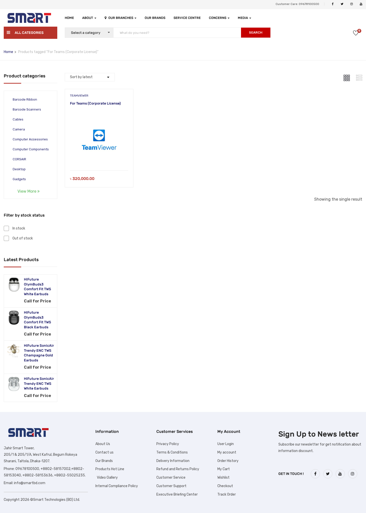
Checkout (225, 486)
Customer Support (171, 486)
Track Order (226, 494)
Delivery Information (172, 461)
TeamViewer (79, 95)
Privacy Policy (167, 444)
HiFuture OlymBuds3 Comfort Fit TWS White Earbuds (37, 286)
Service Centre (187, 18)
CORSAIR (19, 159)
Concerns (218, 18)
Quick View (99, 158)
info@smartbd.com (29, 483)
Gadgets (19, 179)
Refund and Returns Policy (177, 469)
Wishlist (223, 477)
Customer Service (170, 477)
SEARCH (255, 32)
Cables (18, 119)
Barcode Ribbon (25, 99)
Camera (19, 129)
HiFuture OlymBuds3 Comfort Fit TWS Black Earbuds (37, 319)
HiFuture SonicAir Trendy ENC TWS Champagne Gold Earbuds (39, 352)
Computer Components (31, 149)
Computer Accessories (30, 139)
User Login (225, 444)
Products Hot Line (109, 469)
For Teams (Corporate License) (95, 103)
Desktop (19, 169)
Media (243, 18)
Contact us (104, 452)
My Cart (223, 469)
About (88, 18)
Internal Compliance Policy (116, 486)
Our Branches (121, 18)
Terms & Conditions (172, 452)
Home (69, 18)
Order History (228, 461)
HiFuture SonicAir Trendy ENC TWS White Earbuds (39, 384)
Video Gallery (106, 477)
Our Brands (155, 18)
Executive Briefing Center (177, 494)
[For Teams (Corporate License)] (99, 119)
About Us (102, 444)
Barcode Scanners (27, 109)
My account (226, 452)
